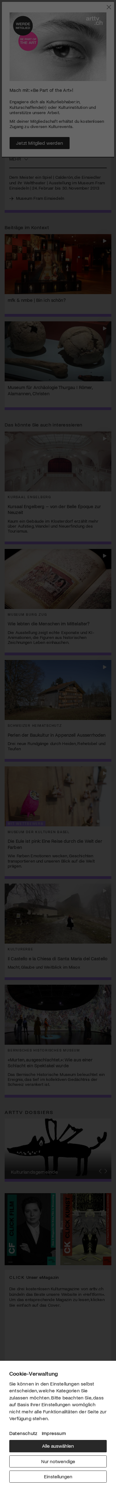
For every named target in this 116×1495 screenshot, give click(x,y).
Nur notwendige (58, 1461)
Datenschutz (23, 1433)
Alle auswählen (58, 1446)
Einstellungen (58, 1476)
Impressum (54, 1433)
